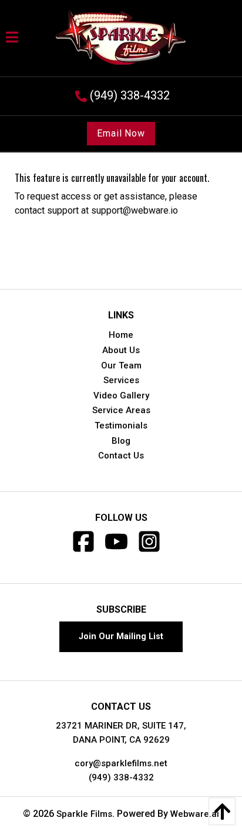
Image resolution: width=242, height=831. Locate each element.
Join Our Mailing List (121, 636)
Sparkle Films (84, 814)
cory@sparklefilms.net (121, 763)
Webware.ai (194, 814)
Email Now (121, 133)
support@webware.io (134, 210)
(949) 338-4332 (121, 777)
